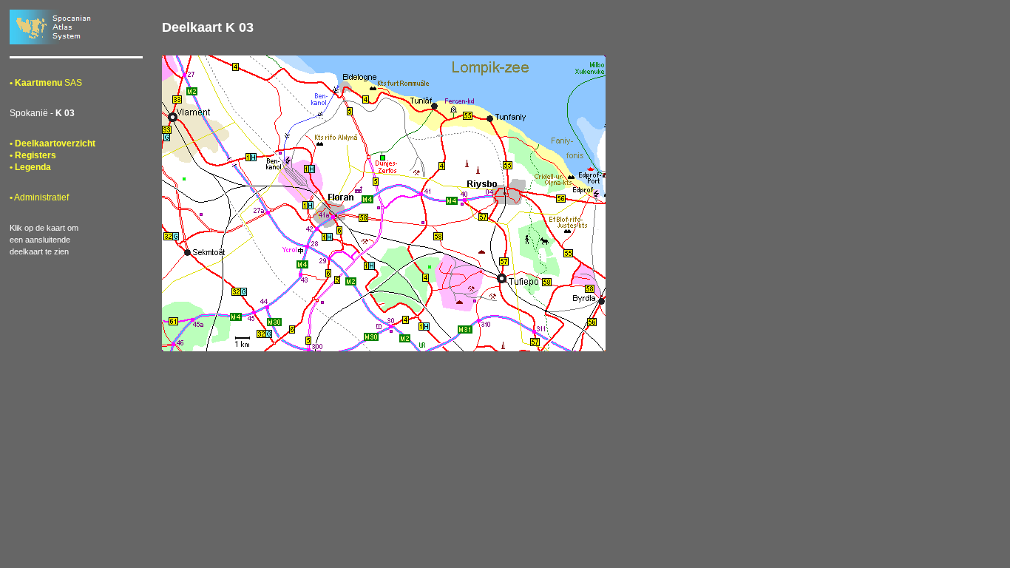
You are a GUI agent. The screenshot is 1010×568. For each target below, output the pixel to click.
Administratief (39, 197)
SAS (46, 83)
